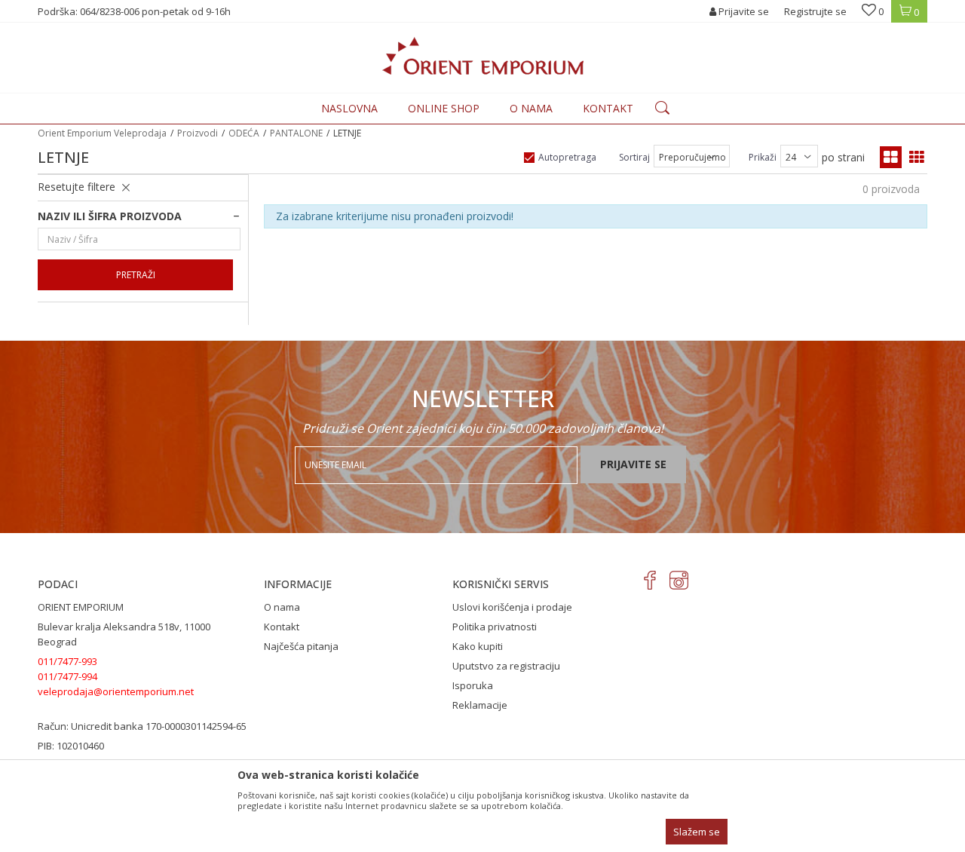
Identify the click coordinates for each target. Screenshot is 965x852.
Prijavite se (633, 464)
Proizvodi (197, 133)
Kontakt (281, 626)
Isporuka (472, 685)
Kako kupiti (477, 646)
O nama (282, 607)
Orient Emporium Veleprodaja (102, 133)
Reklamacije (479, 705)
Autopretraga (567, 157)
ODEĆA (243, 133)
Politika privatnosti (494, 626)
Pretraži (135, 274)
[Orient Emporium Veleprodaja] (483, 56)
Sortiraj (634, 157)
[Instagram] (678, 580)
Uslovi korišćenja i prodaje (512, 607)
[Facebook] (650, 580)
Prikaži (763, 157)
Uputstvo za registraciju (506, 666)
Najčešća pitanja (301, 646)
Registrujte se (815, 11)
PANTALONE (296, 133)
